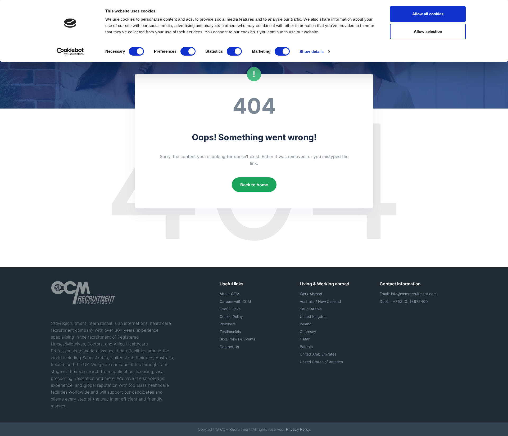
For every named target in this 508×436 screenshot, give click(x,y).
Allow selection (428, 31)
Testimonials (230, 331)
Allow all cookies (427, 14)
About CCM (229, 293)
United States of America (321, 361)
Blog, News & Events (237, 339)
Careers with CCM (235, 301)
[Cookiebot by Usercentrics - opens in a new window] (70, 52)
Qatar (305, 339)
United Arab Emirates (318, 354)
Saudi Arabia (311, 309)
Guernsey (308, 331)
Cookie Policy (231, 316)
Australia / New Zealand (320, 301)
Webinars (227, 324)
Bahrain (306, 346)
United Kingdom (314, 316)
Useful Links (230, 309)
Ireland (306, 324)
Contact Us (229, 346)
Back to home (254, 184)
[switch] (188, 51)
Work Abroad (311, 293)
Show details (312, 51)
